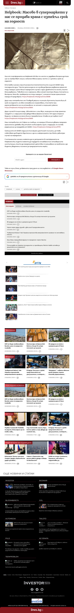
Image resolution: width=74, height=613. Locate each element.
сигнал (18, 189)
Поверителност (42, 596)
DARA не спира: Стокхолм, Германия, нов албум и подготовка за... (58, 458)
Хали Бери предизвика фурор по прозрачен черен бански (26, 240)
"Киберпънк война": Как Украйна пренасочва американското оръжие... (14, 372)
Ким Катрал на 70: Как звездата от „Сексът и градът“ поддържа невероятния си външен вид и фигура (53, 530)
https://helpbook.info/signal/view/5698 (36, 97)
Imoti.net (62, 574)
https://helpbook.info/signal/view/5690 (19, 118)
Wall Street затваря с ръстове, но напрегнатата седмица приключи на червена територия (24, 486)
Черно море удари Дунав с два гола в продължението (25, 227)
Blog (25, 577)
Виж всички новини (37, 253)
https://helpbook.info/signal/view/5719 (46, 127)
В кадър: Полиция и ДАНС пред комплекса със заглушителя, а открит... (36, 372)
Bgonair (43, 481)
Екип (17, 596)
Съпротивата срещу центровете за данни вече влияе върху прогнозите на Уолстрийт (19, 511)
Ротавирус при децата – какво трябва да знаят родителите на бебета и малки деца (19, 549)
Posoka (40, 577)
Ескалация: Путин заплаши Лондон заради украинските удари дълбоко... (15, 458)
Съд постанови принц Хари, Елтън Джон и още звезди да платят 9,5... (37, 430)
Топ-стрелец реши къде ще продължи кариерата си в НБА (34, 266)
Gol (41, 500)
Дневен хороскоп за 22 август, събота (50, 548)
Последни (10, 206)
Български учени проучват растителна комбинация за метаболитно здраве (22, 544)
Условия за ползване (56, 596)
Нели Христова (9, 30)
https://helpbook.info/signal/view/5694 (19, 107)
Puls (7, 538)
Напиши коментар (28, 195)
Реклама (32, 596)
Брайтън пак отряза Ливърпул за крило (29, 276)
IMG (5, 574)
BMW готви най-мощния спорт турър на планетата (23, 523)
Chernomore (34, 577)
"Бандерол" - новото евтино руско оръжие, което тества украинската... (59, 372)
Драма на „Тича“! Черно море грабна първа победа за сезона (35, 305)
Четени (18, 206)
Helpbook (9, 189)
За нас (12, 596)
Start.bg (29, 577)
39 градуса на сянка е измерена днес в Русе (22, 222)
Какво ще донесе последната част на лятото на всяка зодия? (24, 561)
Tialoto (42, 519)
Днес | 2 (38, 2)
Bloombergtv (12, 500)
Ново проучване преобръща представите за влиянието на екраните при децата (52, 491)
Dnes (13, 574)
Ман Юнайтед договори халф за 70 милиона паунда (32, 285)
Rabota (66, 574)
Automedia (10, 519)
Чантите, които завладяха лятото (16, 567)
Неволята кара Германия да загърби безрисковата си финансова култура (24, 506)
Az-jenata (43, 538)
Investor (9, 481)
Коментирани (28, 206)
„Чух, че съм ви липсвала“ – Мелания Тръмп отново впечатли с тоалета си (57, 524)
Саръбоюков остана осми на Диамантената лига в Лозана (34, 314)
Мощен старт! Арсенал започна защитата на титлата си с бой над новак (38, 295)
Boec (44, 577)
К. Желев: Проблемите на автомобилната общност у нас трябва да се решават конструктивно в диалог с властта (17, 492)
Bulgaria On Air (26, 574)
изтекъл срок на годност (32, 189)
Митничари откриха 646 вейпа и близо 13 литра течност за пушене (31, 216)
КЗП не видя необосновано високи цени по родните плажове (28, 211)
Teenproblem (11, 557)
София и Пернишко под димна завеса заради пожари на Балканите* (37, 458)
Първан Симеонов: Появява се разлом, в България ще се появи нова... (14, 430)
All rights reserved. (34, 605)
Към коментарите (45, 195)
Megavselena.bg (50, 577)
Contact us (63, 605)
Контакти (24, 596)
